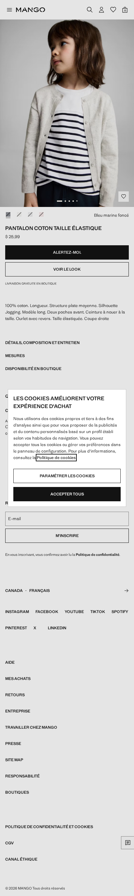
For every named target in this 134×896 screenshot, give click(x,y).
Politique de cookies (56, 457)
